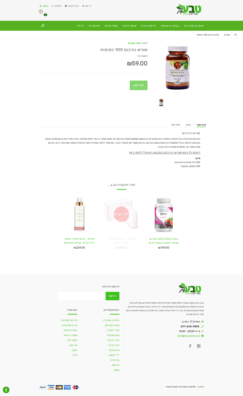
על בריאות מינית (69, 325)
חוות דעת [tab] (175, 124)
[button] (47, 15)
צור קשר (73, 345)
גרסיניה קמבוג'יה (111, 320)
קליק (199, 386)
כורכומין (115, 365)
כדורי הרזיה (113, 345)
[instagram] (198, 346)
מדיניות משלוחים (69, 320)
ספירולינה (114, 360)
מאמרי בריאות (70, 335)
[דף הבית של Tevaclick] (178, 9)
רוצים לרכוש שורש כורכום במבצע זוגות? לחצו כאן (164, 152)
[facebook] (190, 346)
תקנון (74, 350)
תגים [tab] (188, 124)
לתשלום (58, 5)
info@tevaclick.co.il (188, 335)
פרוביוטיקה (114, 350)
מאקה (116, 370)
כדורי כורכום (113, 340)
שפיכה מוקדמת (112, 325)
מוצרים (227, 34)
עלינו (75, 355)
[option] (178, 68)
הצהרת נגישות (70, 330)
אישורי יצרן (72, 340)
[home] (235, 34)
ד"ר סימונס (114, 355)
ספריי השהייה (113, 330)
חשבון (45, 5)
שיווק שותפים (113, 335)
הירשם (88, 5)
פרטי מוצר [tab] (201, 124)
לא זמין (138, 85)
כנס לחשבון (73, 5)
